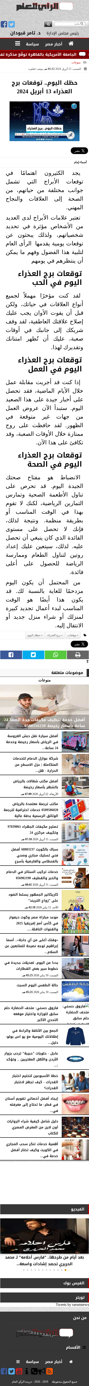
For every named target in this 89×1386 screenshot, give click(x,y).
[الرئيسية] (71, 44)
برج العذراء (54, 635)
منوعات (75, 62)
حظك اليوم (34, 635)
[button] (65, 1270)
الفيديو (77, 1209)
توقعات (72, 635)
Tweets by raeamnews (72, 1305)
